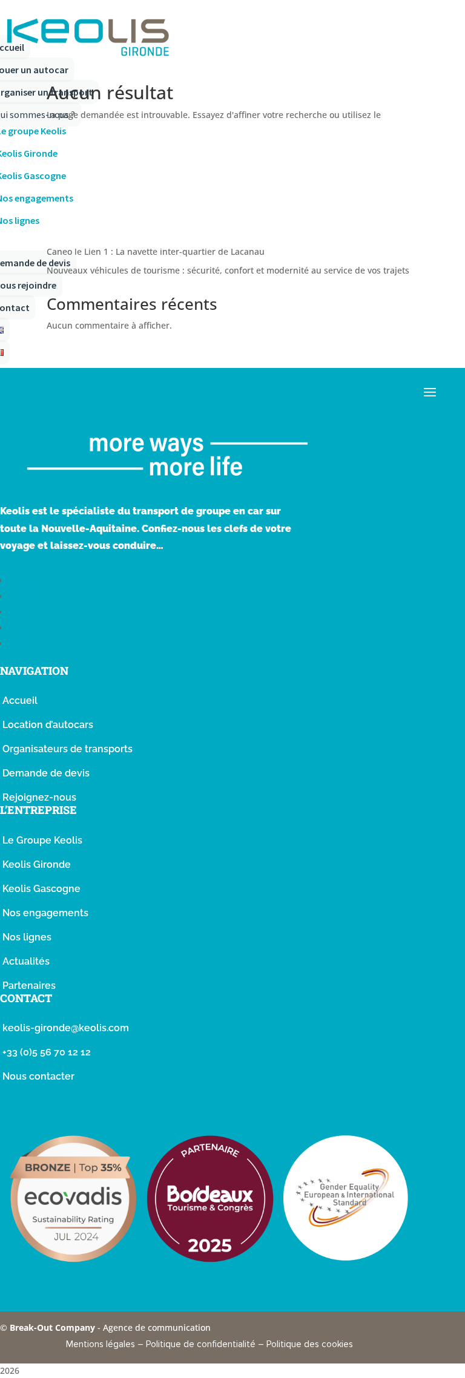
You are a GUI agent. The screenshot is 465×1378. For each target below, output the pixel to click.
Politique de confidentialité (201, 1344)
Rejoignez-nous (39, 797)
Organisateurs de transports (67, 749)
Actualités (26, 961)
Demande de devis (46, 773)
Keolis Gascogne (41, 888)
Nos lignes (26, 937)
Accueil (20, 700)
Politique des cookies (309, 1344)
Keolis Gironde (36, 864)
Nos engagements (45, 913)
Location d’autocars (47, 724)
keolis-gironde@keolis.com (65, 1028)
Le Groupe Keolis (42, 840)
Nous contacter (38, 1076)
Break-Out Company (53, 1327)
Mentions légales (100, 1344)
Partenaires (29, 985)
